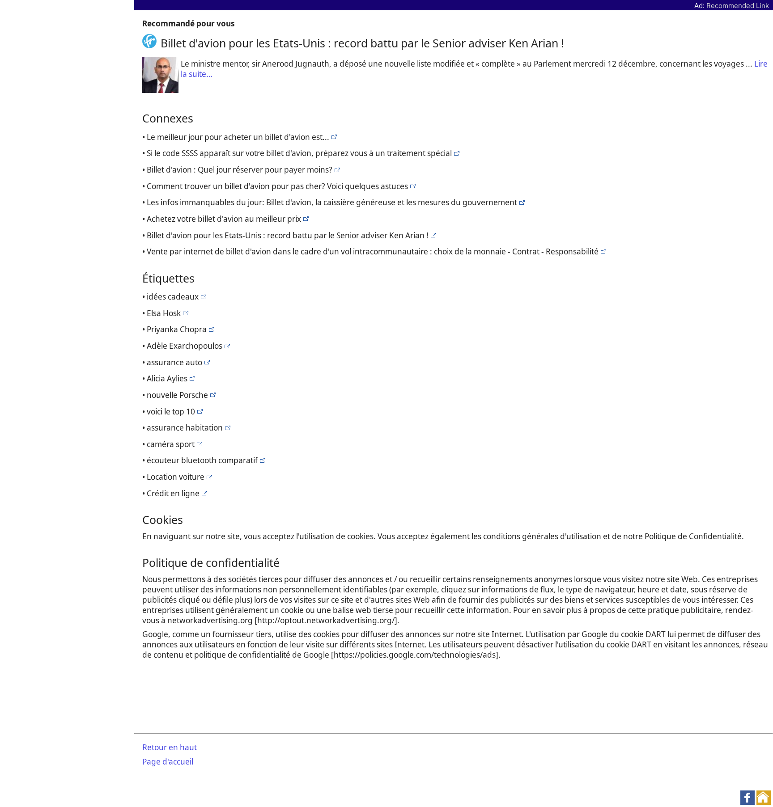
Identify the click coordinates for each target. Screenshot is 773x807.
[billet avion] (333, 137)
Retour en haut (169, 747)
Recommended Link (737, 5)
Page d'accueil (167, 761)
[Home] (151, 43)
